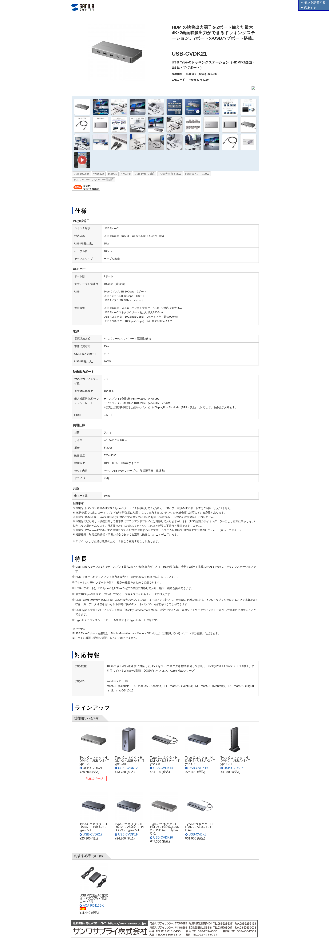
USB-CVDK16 (233, 768)
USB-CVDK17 (92, 834)
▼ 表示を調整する (313, 2)
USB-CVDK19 (128, 834)
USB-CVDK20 (163, 837)
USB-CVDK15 (198, 768)
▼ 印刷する (308, 7)
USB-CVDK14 (163, 768)
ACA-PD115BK (93, 905)
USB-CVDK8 (197, 834)
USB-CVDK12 (128, 768)
